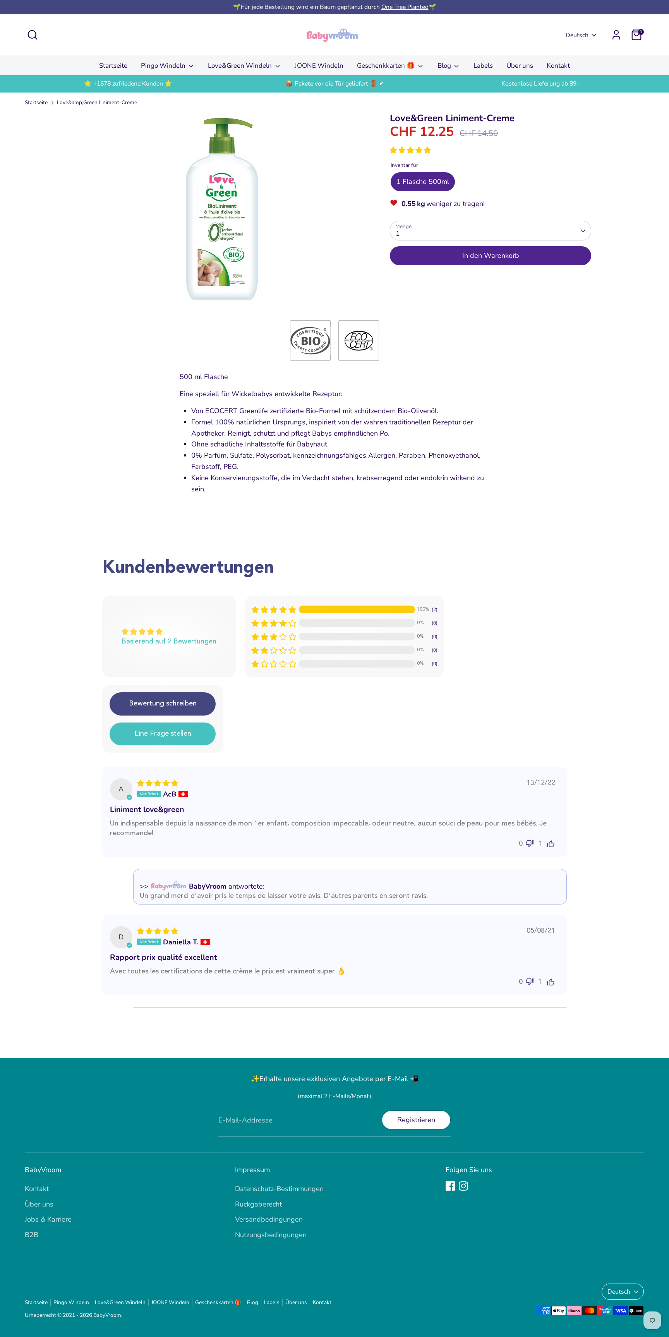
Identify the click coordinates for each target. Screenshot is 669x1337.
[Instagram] (463, 1186)
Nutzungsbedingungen (271, 1234)
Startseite (113, 65)
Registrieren (416, 1119)
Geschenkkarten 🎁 (386, 65)
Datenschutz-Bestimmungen (279, 1188)
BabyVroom (107, 1315)
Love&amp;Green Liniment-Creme (97, 102)
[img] (157, 783)
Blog (445, 65)
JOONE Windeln (319, 65)
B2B (31, 1234)
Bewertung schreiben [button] (163, 703)
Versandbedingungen (269, 1219)
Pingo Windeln (164, 65)
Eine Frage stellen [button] (162, 733)
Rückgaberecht (258, 1204)
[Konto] (616, 35)
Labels (483, 65)
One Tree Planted (405, 7)
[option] (128, 84)
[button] (410, 150)
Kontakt (558, 65)
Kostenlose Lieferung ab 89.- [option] (540, 83)
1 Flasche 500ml (422, 181)
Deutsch (577, 35)
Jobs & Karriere (48, 1219)
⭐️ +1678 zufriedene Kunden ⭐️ (128, 83)
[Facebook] (450, 1186)
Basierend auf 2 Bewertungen (169, 641)
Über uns (519, 65)
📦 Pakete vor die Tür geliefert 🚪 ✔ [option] (334, 83)
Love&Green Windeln (240, 65)
